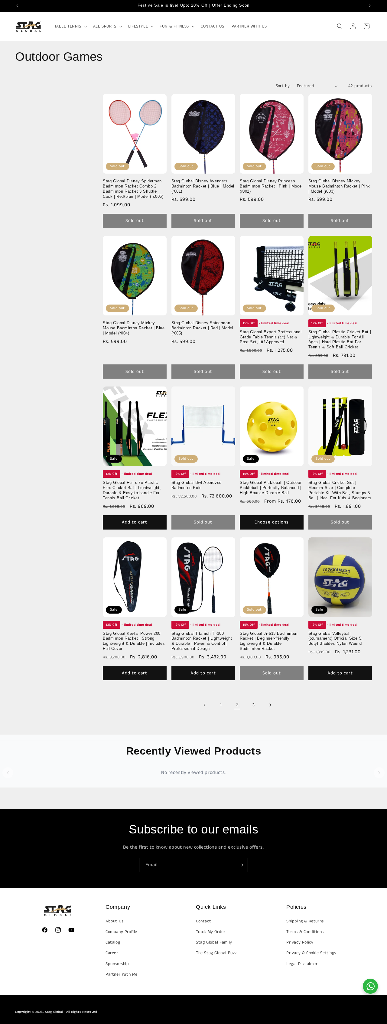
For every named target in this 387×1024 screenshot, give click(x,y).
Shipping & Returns (305, 921)
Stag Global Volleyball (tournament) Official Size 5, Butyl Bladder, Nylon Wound (335, 638)
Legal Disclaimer (302, 963)
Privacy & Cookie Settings (311, 953)
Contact (203, 921)
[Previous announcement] (17, 5)
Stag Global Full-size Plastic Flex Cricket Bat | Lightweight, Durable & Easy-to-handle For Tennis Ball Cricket (132, 490)
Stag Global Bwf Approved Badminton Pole (196, 485)
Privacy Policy (299, 942)
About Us (115, 921)
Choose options (272, 522)
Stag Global (54, 1011)
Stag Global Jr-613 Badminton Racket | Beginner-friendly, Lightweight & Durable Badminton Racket (269, 641)
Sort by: (283, 86)
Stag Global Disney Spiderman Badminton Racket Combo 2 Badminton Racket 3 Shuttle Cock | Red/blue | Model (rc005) (133, 189)
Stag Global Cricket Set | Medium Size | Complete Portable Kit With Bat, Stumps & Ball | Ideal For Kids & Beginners (340, 490)
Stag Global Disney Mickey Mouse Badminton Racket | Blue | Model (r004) (133, 328)
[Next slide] (379, 772)
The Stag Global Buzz (216, 953)
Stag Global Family (214, 942)
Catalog (113, 942)
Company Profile (121, 932)
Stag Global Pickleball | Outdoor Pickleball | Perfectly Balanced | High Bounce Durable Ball (270, 487)
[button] (70, 26)
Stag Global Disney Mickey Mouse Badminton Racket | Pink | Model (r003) (339, 186)
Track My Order (210, 932)
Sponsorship (117, 963)
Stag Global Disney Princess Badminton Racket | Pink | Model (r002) (271, 186)
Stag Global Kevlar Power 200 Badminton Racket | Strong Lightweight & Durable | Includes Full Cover (134, 641)
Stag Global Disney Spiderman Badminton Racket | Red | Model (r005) (202, 328)
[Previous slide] (7, 772)
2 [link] (237, 704)
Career (112, 953)
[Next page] (270, 705)
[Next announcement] (369, 5)
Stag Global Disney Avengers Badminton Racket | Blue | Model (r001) (203, 186)
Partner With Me (122, 974)
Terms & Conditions (305, 932)
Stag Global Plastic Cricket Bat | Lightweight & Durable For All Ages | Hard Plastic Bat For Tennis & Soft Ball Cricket (339, 340)
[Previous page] (204, 705)
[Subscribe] (241, 865)
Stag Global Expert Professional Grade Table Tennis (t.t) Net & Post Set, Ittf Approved (271, 337)
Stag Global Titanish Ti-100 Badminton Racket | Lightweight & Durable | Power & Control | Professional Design (201, 641)
